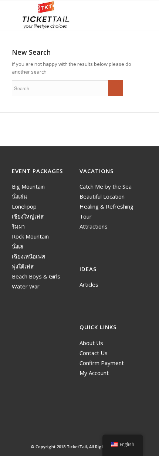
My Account (94, 372)
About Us (91, 343)
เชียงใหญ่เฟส (28, 216)
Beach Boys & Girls (36, 276)
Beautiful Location (102, 196)
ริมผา (18, 226)
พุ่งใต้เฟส (23, 266)
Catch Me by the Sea (106, 186)
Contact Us (94, 353)
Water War (26, 286)
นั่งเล (17, 246)
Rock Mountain (30, 236)
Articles (89, 284)
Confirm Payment (102, 363)
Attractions (94, 226)
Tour (86, 216)
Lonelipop (24, 206)
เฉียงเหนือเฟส (28, 256)
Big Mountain (28, 186)
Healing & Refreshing (106, 206)
